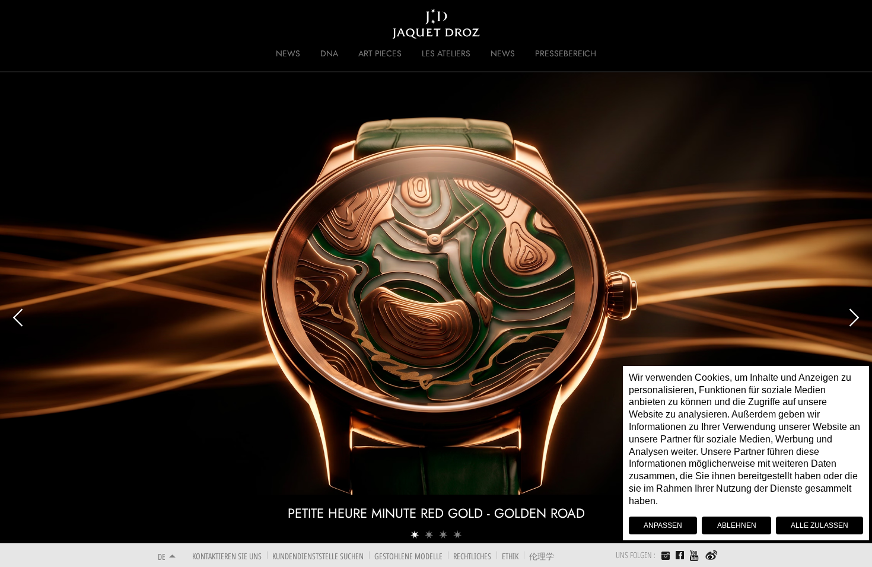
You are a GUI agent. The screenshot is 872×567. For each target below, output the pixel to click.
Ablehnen (736, 525)
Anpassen (663, 525)
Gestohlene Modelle (408, 556)
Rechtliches (472, 556)
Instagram (665, 557)
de (162, 556)
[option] (436, 307)
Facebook (680, 555)
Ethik (510, 556)
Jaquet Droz (150, 23)
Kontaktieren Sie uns (227, 556)
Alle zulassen (819, 525)
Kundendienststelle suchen (318, 556)
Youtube (694, 555)
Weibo (711, 555)
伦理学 (541, 556)
